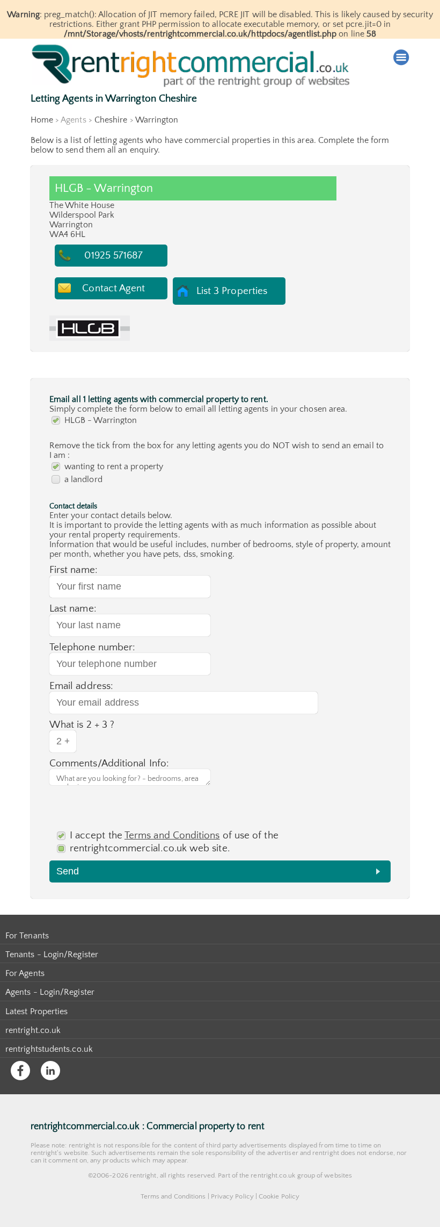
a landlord (83, 479)
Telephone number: (92, 647)
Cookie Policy (279, 1196)
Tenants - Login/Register (51, 954)
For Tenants (27, 936)
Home (42, 120)
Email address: (81, 686)
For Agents (25, 973)
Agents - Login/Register (49, 992)
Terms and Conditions (172, 835)
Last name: (73, 608)
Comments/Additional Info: (109, 763)
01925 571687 (113, 255)
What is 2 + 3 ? (81, 724)
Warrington (157, 120)
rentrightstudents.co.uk (49, 1049)
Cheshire (111, 120)
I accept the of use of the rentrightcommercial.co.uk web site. (174, 842)
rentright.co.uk (33, 1030)
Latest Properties (36, 1011)
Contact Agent (113, 288)
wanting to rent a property (113, 466)
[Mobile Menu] (401, 57)
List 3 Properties (231, 291)
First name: (73, 570)
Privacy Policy (232, 1196)
